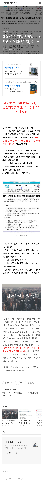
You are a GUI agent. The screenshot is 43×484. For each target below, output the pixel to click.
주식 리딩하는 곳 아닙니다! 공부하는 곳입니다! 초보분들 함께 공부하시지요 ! (14, 90)
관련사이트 (6, 471)
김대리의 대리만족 (9, 3)
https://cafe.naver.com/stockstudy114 (19, 82)
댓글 (3, 431)
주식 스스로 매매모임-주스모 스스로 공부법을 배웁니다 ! (14, 85)
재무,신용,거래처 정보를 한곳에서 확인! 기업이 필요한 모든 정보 (14, 72)
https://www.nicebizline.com (17, 65)
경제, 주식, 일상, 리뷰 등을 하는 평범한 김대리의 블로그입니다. (16, 446)
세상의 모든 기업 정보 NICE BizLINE (14, 68)
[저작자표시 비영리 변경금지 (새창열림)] (30, 383)
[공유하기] (11, 383)
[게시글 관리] (14, 383)
